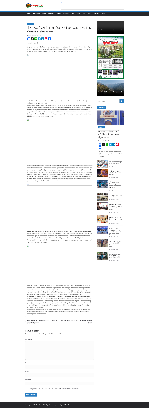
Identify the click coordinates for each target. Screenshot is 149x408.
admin (39, 35)
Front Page (30, 23)
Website (28, 379)
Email (27, 371)
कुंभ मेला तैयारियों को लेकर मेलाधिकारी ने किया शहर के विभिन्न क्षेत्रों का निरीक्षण (115, 256)
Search (122, 101)
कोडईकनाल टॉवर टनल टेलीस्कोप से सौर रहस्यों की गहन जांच (115, 173)
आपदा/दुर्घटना (51, 13)
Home (28, 13)
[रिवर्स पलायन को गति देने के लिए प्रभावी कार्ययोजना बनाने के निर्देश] (102, 220)
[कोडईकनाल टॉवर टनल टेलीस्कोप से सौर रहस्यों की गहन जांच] (102, 174)
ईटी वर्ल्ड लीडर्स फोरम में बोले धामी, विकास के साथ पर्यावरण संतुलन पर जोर (108, 134)
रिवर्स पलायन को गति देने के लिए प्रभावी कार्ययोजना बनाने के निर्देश (115, 219)
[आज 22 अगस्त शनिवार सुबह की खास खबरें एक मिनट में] (102, 164)
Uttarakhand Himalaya (42, 405)
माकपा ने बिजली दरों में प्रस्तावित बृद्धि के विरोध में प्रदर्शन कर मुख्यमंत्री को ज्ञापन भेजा (42, 321)
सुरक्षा (73, 13)
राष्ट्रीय (44, 13)
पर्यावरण (78, 13)
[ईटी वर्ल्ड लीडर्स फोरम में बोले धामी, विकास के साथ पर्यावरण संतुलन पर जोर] (110, 118)
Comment (29, 339)
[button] (90, 13)
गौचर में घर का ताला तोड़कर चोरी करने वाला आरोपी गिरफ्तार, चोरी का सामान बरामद (115, 244)
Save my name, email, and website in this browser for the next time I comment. (53, 389)
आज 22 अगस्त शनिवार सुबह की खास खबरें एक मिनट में (115, 162)
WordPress (68, 405)
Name (27, 363)
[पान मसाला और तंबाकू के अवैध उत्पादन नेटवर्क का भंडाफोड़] (102, 197)
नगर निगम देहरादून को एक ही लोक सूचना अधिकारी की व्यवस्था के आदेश (76, 321)
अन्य (89, 13)
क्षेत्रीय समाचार (36, 13)
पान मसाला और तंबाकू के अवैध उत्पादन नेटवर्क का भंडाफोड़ (115, 196)
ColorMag (59, 405)
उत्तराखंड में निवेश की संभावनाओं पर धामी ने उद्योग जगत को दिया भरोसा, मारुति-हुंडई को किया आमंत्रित (115, 231)
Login (103, 13)
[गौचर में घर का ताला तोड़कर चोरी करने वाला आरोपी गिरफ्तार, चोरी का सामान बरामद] (102, 245)
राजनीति (59, 13)
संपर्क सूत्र (96, 13)
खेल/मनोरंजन (66, 13)
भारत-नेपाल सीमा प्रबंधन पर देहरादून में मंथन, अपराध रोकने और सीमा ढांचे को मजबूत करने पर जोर (115, 207)
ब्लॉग (84, 13)
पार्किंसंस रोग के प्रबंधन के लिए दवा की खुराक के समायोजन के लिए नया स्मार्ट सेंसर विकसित (115, 184)
